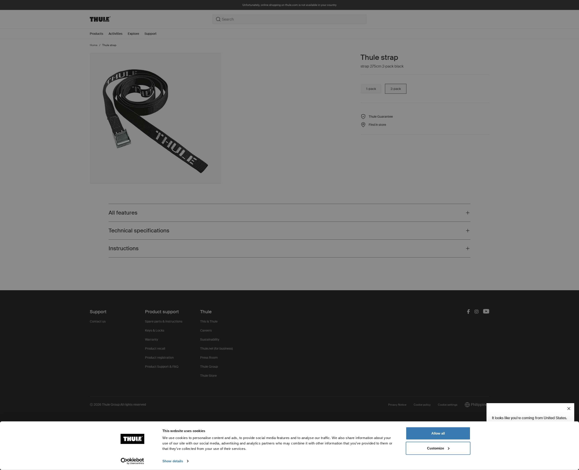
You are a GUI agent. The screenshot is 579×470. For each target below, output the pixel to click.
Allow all (438, 433)
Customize (435, 448)
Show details (172, 461)
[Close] (569, 408)
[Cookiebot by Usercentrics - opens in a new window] (132, 461)
